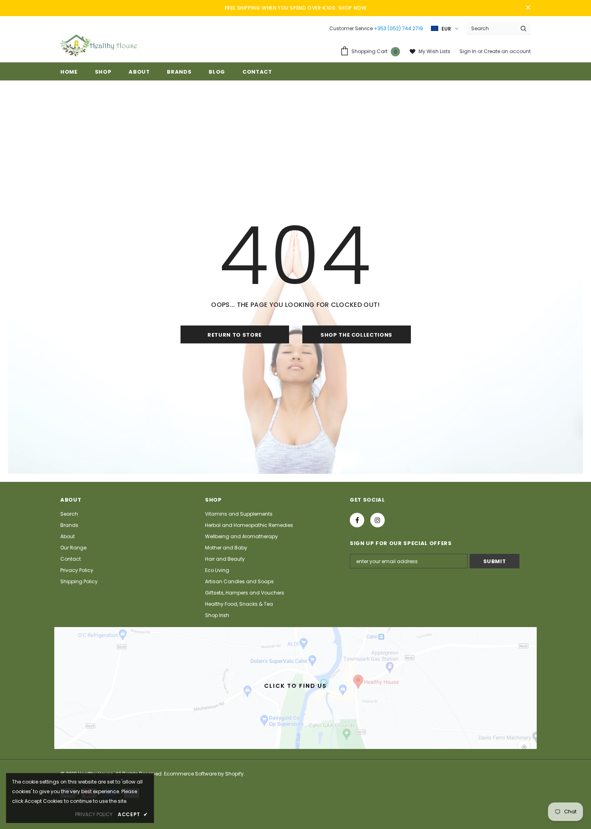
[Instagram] (377, 520)
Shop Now (353, 7)
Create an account (507, 51)
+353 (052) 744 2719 (398, 28)
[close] (528, 8)
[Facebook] (357, 520)
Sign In (469, 51)
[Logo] (98, 45)
